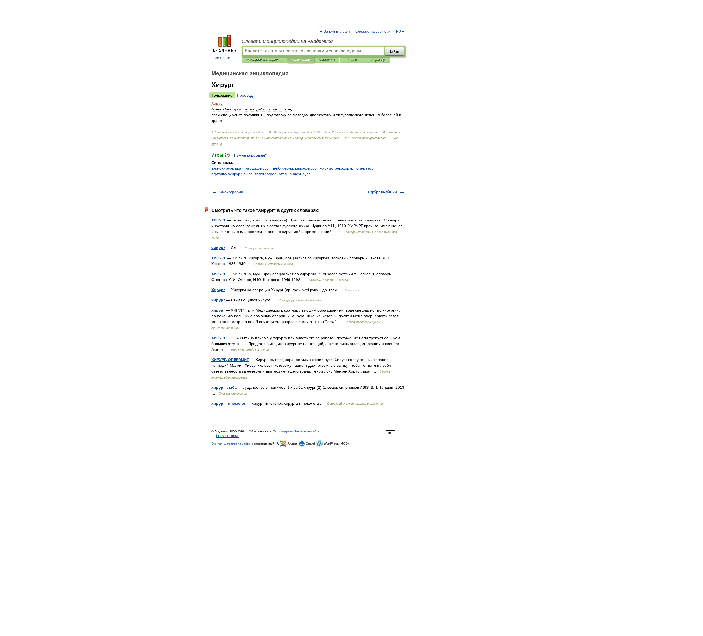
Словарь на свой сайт (373, 32)
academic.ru (224, 58)
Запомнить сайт (337, 32)
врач (239, 168)
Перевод (245, 95)
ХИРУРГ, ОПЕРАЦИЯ (230, 359)
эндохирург (300, 174)
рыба (248, 174)
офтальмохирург (226, 174)
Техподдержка (283, 431)
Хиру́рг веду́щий (382, 192)
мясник (326, 168)
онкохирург (344, 168)
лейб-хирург (282, 168)
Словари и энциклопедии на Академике (287, 41)
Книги (352, 60)
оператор (364, 168)
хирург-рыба (224, 387)
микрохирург (306, 168)
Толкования (300, 60)
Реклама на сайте (306, 431)
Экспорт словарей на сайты (230, 443)
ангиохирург (222, 168)
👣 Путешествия (227, 435)
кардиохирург (257, 168)
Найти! (394, 51)
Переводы (327, 60)
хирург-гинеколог (228, 403)
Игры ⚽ (378, 60)
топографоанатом (271, 174)
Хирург (218, 290)
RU (398, 32)
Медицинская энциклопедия (264, 60)
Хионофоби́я (231, 192)
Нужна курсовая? (250, 155)
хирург (218, 248)
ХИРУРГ (218, 220)
